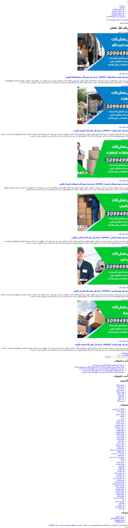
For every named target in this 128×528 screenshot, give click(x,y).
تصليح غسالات (120, 434)
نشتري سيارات (119, 501)
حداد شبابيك (120, 448)
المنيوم (122, 416)
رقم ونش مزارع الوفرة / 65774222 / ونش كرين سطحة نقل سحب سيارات (101, 368)
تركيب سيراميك (119, 426)
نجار (123, 499)
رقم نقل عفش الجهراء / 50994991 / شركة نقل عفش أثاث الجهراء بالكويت (100, 130)
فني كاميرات (120, 476)
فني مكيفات (120, 480)
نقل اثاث (121, 503)
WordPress (52, 525)
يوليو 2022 (121, 395)
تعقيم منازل (120, 435)
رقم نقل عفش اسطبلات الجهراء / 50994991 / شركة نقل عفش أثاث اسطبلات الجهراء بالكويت (93, 184)
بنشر (122, 418)
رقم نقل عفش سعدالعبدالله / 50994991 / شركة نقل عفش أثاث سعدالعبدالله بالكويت (97, 77)
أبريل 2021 (121, 399)
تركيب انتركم (120, 421)
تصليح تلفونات (120, 432)
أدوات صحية (120, 410)
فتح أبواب (121, 466)
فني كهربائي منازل (118, 478)
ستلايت (122, 458)
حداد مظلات (120, 451)
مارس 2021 (120, 401)
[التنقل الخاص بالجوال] (127, 1)
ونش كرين (121, 508)
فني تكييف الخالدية (118, 9)
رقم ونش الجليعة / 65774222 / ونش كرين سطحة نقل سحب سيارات (103, 370)
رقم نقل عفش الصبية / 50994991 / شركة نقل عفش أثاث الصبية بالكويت (101, 344)
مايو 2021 (121, 397)
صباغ (122, 460)
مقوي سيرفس (119, 492)
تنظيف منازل (120, 437)
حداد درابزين (120, 442)
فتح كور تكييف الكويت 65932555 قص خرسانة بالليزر (108, 365)
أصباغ (122, 412)
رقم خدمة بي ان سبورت (116, 457)
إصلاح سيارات (120, 414)
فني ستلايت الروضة (118, 11)
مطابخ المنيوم (120, 491)
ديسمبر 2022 (120, 390)
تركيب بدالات (120, 423)
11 (119, 355)
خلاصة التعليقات (119, 520)
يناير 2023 (121, 388)
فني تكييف (121, 469)
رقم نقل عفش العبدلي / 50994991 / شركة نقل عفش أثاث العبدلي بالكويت (100, 291)
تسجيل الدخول (119, 516)
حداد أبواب (121, 441)
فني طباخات (120, 474)
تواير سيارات (120, 439)
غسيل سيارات (120, 464)
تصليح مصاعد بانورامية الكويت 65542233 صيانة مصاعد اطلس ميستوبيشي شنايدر (99, 367)
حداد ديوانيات (120, 446)
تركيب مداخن (120, 428)
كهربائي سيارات (119, 485)
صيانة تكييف (120, 462)
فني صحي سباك (119, 473)
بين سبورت (120, 419)
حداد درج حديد (120, 444)
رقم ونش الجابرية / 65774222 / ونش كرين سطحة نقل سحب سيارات (103, 372)
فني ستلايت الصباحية (117, 13)
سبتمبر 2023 (120, 386)
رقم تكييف (121, 455)
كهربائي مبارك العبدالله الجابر (115, 16)
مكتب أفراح (120, 496)
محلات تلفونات (119, 489)
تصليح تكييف (120, 430)
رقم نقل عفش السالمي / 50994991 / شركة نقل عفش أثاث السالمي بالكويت (99, 237)
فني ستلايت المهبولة (118, 14)
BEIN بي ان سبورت (118, 409)
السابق (126, 355)
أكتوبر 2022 (120, 393)
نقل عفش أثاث (123, 73)
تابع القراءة (124, 86)
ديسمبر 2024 (120, 385)
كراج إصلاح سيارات (118, 483)
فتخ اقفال (121, 467)
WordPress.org (120, 522)
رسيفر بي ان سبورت (117, 453)
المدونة (122, 7)
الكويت (113, 525)
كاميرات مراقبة (119, 482)
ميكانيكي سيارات (119, 498)
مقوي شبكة (120, 494)
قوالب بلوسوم (69, 525)
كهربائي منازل (120, 487)
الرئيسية (121, 6)
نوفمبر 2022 (120, 392)
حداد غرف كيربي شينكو (117, 450)
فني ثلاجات (120, 471)
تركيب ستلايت (119, 425)
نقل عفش (121, 505)
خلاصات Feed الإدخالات (117, 518)
